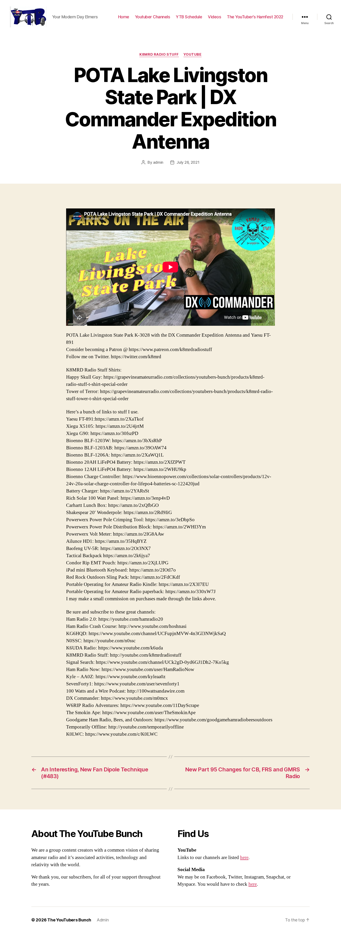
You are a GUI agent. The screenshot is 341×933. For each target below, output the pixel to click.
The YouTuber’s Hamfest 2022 (255, 16)
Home (123, 16)
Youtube (192, 54)
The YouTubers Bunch (69, 919)
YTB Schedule (189, 16)
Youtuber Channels (152, 16)
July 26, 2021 (188, 162)
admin (158, 162)
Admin (103, 919)
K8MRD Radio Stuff (159, 54)
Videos (214, 16)
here (244, 857)
